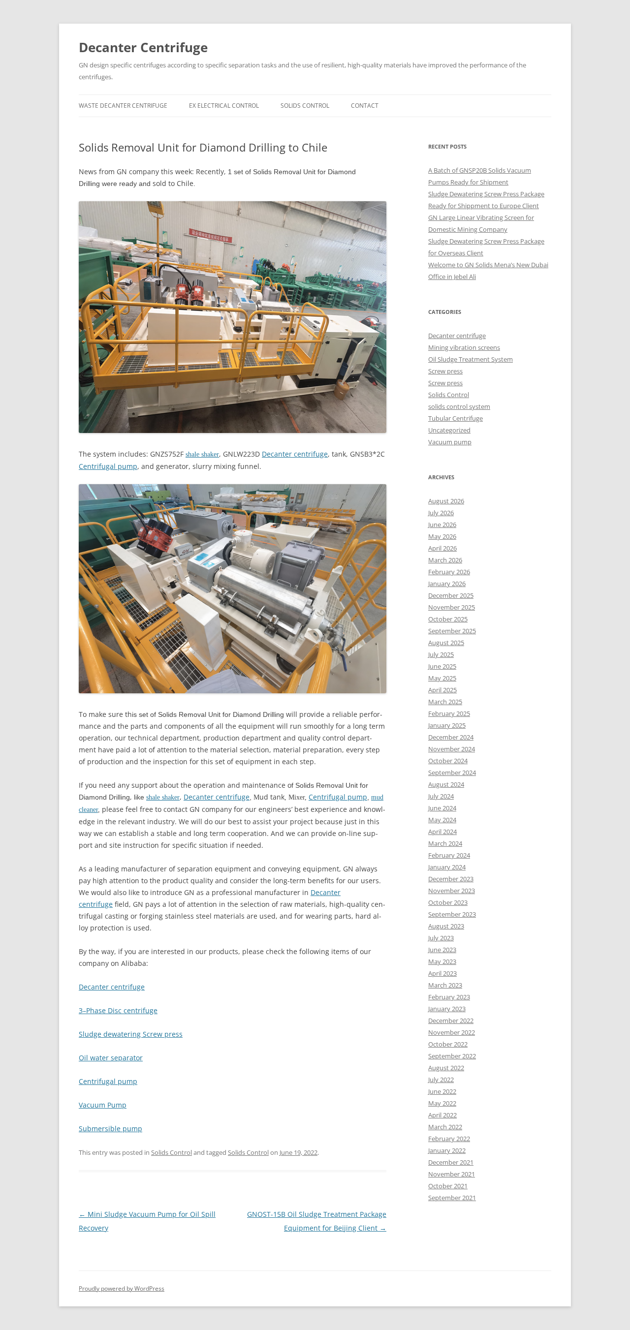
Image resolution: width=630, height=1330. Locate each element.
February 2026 (449, 571)
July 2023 (441, 937)
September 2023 (452, 914)
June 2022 (442, 1091)
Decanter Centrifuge (143, 47)
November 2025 (451, 607)
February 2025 (449, 713)
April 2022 (442, 1115)
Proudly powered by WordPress (121, 1288)
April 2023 (442, 973)
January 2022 (447, 1150)
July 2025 (441, 654)
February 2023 (449, 996)
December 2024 (450, 737)
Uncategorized (449, 430)
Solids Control (171, 1152)
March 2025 (445, 701)
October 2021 (448, 1185)
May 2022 (442, 1103)
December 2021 (450, 1162)
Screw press (445, 371)
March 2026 (445, 560)
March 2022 (445, 1126)
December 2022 (450, 1020)
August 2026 (446, 500)
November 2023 (451, 890)
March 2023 (445, 985)
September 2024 (452, 772)
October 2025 (448, 619)
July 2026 (441, 512)
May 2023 (442, 961)
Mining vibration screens (464, 347)
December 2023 (450, 878)
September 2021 (452, 1197)
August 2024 (446, 784)
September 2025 (452, 630)
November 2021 (451, 1174)
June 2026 (442, 524)
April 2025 (442, 689)
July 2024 (441, 796)
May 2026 (442, 536)
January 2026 (447, 583)
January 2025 (447, 725)
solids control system (459, 406)
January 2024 (447, 867)
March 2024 (445, 843)
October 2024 (448, 760)
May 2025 (442, 678)
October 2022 (448, 1044)
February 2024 (449, 855)
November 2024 (451, 748)
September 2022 (452, 1056)
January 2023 (447, 1008)
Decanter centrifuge (457, 335)
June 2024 (442, 808)
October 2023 (448, 902)
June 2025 (442, 666)
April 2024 (442, 831)
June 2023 (442, 949)
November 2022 (451, 1032)
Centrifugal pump (108, 466)
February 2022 (449, 1138)
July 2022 (441, 1079)
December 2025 (450, 595)
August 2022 (446, 1067)
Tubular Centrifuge (455, 418)
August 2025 (446, 642)
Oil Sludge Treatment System (470, 359)
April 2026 (442, 548)
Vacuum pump (450, 441)
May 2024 (442, 819)
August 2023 (446, 926)
